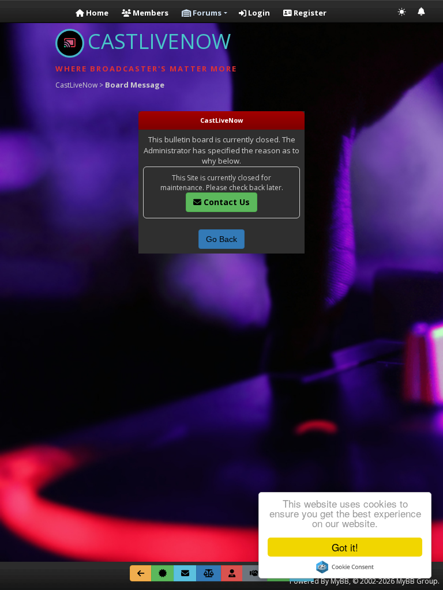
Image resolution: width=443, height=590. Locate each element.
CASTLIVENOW (159, 41)
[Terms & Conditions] (255, 573)
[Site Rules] (209, 573)
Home (96, 12)
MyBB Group (417, 581)
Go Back (221, 239)
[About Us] (162, 573)
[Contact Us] (185, 573)
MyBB (340, 581)
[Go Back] (141, 573)
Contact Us (225, 201)
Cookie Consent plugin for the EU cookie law (345, 567)
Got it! (345, 547)
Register (309, 12)
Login (258, 12)
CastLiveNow (76, 85)
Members (149, 12)
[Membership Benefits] (232, 573)
